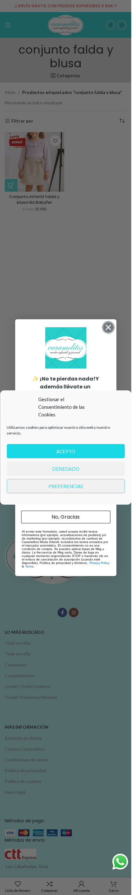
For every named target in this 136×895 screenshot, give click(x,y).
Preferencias (65, 486)
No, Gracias (66, 516)
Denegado (65, 469)
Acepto (65, 451)
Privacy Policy (99, 563)
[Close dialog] (108, 327)
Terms (29, 566)
